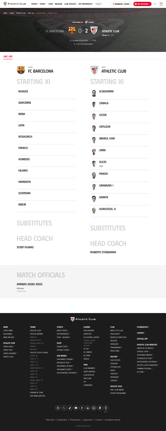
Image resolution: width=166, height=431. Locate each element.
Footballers (115, 367)
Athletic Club (21, 13)
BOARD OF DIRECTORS (118, 337)
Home (5, 13)
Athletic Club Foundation (147, 365)
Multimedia (7, 334)
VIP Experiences (63, 334)
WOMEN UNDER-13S (36, 380)
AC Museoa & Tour (144, 358)
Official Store (142, 351)
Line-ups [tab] (7, 56)
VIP (85, 382)
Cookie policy (62, 420)
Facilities (113, 341)
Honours (114, 363)
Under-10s (33, 389)
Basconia (33, 349)
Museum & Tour (63, 362)
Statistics (114, 374)
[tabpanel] (83, 181)
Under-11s (33, 386)
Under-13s (33, 371)
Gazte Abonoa (89, 371)
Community (88, 385)
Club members (89, 368)
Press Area (50, 420)
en (154, 4)
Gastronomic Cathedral (67, 373)
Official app (142, 338)
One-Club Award (117, 390)
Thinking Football (144, 368)
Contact (140, 333)
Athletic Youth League (39, 352)
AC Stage (87, 355)
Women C (33, 346)
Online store (62, 346)
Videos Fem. (7, 350)
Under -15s (34, 365)
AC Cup (86, 349)
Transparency (116, 347)
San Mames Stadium (64, 359)
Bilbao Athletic (35, 340)
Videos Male (8, 346)
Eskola (86, 359)
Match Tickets (62, 330)
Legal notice (88, 420)
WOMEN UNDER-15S (36, 368)
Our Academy (89, 330)
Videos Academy (9, 353)
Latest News (8, 330)
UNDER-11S (33, 383)
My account (143, 4)
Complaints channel (112, 420)
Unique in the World (145, 348)
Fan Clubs (87, 378)
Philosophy (115, 334)
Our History (115, 360)
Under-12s (33, 377)
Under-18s (33, 356)
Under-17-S (34, 359)
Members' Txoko (122, 4)
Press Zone (114, 351)
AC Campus (88, 352)
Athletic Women (36, 334)
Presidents (114, 377)
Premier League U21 (37, 343)
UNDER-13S (33, 374)
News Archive (8, 337)
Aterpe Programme (118, 393)
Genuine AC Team (36, 392)
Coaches (87, 345)
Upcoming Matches (37, 396)
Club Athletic (89, 375)
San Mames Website (144, 355)
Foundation (142, 327)
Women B (33, 337)
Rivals (112, 370)
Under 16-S (34, 362)
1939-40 (31, 13)
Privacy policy (75, 420)
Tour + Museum (63, 337)
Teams (12, 13)
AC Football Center (91, 337)
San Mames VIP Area (65, 366)
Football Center (89, 340)
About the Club (116, 330)
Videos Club (8, 357)
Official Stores (63, 350)
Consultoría (88, 343)
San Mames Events (64, 369)
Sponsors (114, 344)
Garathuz (87, 334)
